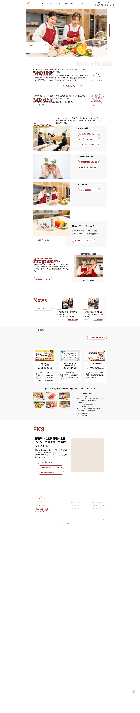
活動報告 (59, 309)
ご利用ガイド (75, 508)
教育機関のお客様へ (99, 505)
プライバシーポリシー (101, 520)
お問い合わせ (75, 502)
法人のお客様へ (98, 502)
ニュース (80, 4)
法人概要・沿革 (76, 505)
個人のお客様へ (98, 508)
